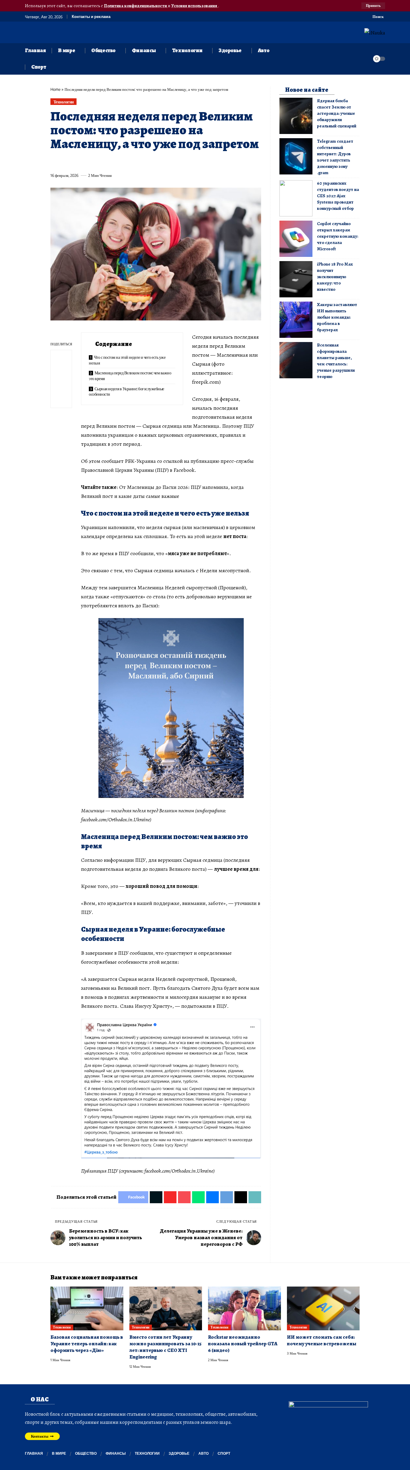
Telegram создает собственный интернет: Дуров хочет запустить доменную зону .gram (335, 157)
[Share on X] (66, 161)
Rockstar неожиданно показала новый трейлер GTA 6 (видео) (242, 1344)
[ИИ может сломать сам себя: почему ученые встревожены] (323, 1308)
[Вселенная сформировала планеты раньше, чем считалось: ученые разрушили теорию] (295, 360)
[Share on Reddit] (132, 161)
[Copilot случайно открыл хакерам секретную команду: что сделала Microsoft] (295, 239)
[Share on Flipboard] (77, 161)
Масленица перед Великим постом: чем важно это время (130, 375)
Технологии (63, 101)
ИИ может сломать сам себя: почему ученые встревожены (321, 1340)
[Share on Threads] (165, 161)
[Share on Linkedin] (110, 161)
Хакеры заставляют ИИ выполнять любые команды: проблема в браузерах (337, 317)
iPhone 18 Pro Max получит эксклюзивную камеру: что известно (335, 276)
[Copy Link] (177, 161)
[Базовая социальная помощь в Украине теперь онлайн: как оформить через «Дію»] (86, 1308)
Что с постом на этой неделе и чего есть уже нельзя (127, 360)
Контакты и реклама (91, 17)
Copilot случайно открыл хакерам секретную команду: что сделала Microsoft (337, 236)
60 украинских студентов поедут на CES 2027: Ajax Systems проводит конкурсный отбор (338, 195)
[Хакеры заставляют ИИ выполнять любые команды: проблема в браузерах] (295, 320)
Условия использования (194, 6)
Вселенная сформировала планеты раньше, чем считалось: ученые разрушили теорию (336, 360)
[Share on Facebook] (54, 161)
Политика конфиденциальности (136, 6)
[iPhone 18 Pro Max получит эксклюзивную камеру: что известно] (295, 279)
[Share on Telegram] (154, 161)
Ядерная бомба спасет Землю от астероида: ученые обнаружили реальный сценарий (336, 113)
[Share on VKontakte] (143, 161)
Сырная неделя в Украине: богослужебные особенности (126, 391)
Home (55, 89)
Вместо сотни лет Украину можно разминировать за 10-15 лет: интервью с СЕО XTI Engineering (165, 1347)
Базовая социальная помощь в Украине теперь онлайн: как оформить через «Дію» (86, 1344)
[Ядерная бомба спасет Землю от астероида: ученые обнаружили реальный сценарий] (295, 116)
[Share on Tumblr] (121, 161)
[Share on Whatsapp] (99, 161)
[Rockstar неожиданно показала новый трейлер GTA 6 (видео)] (244, 1308)
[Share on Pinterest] (88, 161)
